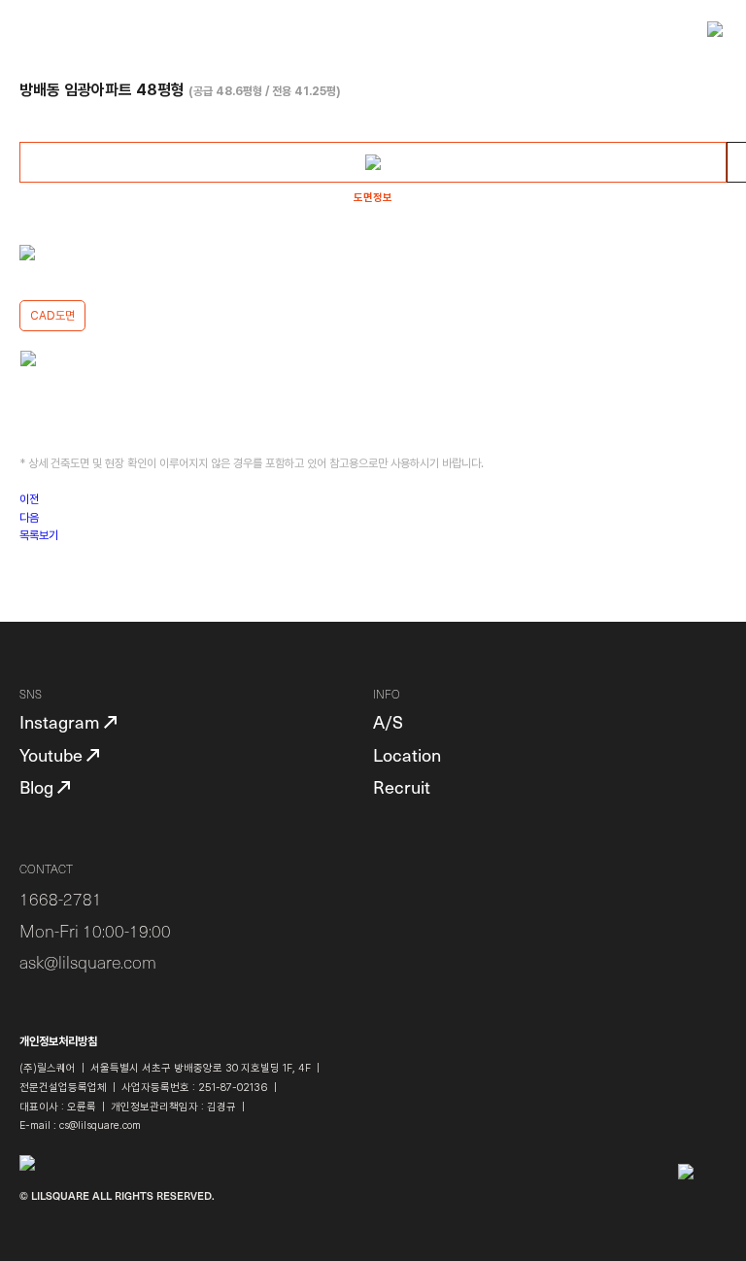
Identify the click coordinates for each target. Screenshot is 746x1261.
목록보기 (38, 535)
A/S (388, 721)
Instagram (61, 721)
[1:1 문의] (702, 1217)
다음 (29, 518)
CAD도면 (52, 316)
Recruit (401, 786)
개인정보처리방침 (58, 1041)
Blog (38, 786)
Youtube (52, 754)
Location (407, 754)
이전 (29, 499)
